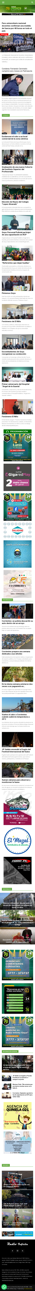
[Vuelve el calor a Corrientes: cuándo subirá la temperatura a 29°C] (17, 704)
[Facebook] (12, 1251)
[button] (3, 2)
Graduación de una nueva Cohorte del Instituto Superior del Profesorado (17, 169)
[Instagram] (17, 1251)
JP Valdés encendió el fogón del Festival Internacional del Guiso (16, 750)
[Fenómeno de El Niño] (17, 311)
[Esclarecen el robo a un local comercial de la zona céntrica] (17, 126)
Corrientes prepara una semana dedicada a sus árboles (16, 652)
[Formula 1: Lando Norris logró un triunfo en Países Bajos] (17, 1218)
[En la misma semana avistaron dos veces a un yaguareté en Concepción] (17, 674)
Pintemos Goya (8, 293)
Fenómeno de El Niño (11, 321)
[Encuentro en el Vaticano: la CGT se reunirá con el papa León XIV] (17, 935)
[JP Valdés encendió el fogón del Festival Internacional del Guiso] (17, 739)
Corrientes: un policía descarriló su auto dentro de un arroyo (17, 622)
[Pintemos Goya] (17, 283)
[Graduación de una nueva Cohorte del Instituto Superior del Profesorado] (17, 157)
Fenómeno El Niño (10, 416)
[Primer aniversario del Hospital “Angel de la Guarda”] (17, 374)
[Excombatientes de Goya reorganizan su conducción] (17, 341)
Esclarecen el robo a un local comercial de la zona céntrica (15, 137)
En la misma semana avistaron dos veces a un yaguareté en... (17, 685)
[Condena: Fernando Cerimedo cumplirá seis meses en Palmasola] (17, 85)
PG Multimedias (28, 1288)
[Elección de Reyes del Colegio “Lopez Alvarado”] (17, 191)
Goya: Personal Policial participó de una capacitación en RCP (16, 233)
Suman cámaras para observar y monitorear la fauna (16, 781)
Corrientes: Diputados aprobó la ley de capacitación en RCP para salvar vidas (23, 1094)
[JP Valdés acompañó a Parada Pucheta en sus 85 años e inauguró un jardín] (6, 1078)
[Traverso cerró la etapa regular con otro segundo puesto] (17, 1180)
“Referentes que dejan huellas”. (16, 263)
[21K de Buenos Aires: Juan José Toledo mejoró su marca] (17, 1199)
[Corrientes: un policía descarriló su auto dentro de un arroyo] (17, 611)
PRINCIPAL (4, 34)
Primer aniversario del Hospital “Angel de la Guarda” (15, 385)
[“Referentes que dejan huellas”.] (17, 253)
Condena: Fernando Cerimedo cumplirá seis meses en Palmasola (17, 70)
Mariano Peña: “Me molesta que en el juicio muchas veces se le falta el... (22, 1086)
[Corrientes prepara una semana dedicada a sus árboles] (17, 641)
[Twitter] (22, 1251)
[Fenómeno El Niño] (17, 406)
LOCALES (4, 133)
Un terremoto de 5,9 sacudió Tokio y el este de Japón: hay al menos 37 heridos (17, 1067)
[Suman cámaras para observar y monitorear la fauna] (17, 770)
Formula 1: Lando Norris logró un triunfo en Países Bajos (15, 1224)
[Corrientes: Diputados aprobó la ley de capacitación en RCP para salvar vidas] (6, 1095)
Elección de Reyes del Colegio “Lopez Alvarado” (15, 203)
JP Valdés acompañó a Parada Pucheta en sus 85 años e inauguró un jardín (22, 1077)
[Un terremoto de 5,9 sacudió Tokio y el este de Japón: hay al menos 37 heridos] (17, 1064)
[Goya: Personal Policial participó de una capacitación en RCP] (17, 222)
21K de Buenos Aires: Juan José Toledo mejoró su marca (15, 1205)
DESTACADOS (5, 95)
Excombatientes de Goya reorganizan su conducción (14, 353)
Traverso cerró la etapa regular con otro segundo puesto (16, 1185)
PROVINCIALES (5, 618)
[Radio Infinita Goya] (18, 8)
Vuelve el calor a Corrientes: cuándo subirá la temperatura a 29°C (16, 716)
